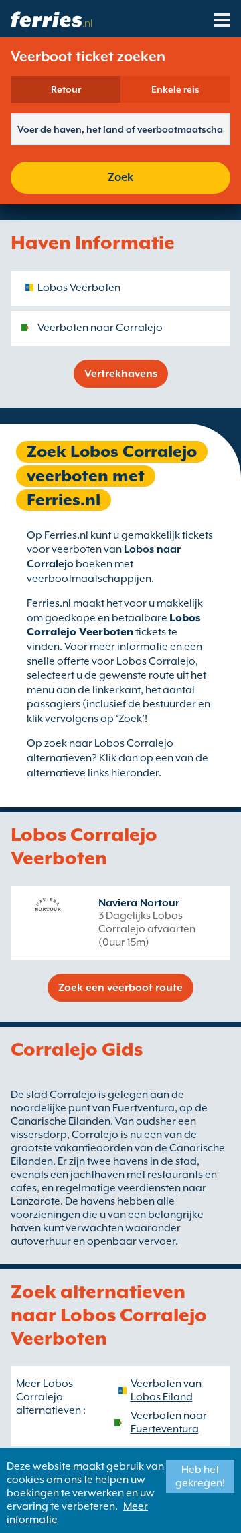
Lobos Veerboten (78, 288)
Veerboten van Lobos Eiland (166, 1390)
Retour (66, 89)
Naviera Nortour (138, 903)
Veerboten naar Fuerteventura (169, 1422)
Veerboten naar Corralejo (100, 328)
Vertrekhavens (120, 374)
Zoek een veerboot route (120, 988)
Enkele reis (175, 89)
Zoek (120, 177)
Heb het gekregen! (200, 1476)
